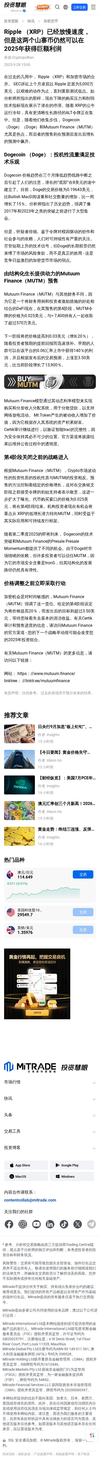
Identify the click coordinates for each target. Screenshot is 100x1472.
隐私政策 (24, 1454)
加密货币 (51, 21)
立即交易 (79, 7)
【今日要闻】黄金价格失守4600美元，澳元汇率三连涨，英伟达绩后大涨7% (65, 752)
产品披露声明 (43, 1454)
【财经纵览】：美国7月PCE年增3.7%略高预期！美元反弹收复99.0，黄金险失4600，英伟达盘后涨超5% (65, 778)
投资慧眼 (11, 21)
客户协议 (83, 1454)
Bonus (43, 7)
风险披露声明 (65, 1454)
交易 (83, 874)
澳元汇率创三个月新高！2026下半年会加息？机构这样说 (65, 803)
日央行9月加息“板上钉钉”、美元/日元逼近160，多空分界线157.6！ (65, 727)
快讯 (31, 21)
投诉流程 (9, 1454)
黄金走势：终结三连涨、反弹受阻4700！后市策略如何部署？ (66, 829)
